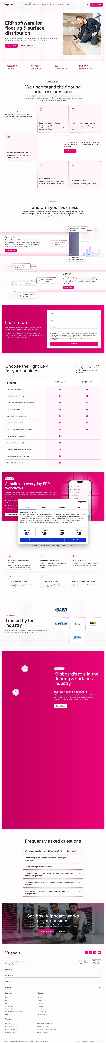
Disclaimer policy (10, 1032)
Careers (40, 1003)
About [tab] (79, 507)
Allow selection (53, 539)
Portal (73, 4)
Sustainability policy (43, 1026)
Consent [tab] (27, 507)
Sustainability (42, 1011)
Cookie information (11, 1029)
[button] (28, 5)
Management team (43, 1009)
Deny (30, 539)
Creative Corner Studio (95, 1041)
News (7, 997)
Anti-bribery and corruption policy (47, 1029)
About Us (40, 997)
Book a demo (42, 1014)
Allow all (75, 539)
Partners (40, 1006)
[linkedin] (94, 952)
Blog (6, 1003)
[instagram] (90, 952)
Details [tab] (44, 507)
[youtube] (99, 952)
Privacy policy (9, 1026)
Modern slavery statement (44, 1023)
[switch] (44, 533)
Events (7, 1000)
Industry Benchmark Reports (13, 1011)
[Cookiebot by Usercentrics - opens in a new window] (79, 502)
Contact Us (41, 1000)
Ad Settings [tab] (62, 507)
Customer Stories (10, 1009)
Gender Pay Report (42, 1032)
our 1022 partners (29, 514)
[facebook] (86, 952)
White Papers (9, 1006)
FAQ (6, 1014)
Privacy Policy (53, 339)
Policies (7, 1023)
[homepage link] (8, 4)
